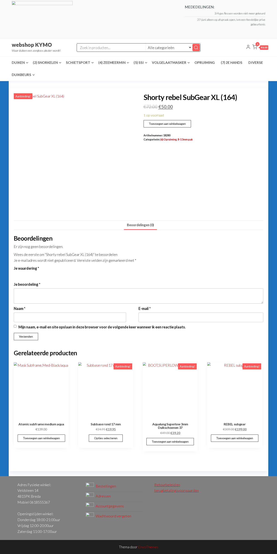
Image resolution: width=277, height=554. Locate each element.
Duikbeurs (21, 75)
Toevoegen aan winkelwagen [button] (41, 438)
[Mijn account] (248, 47)
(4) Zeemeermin (112, 62)
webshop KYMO (32, 44)
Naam (19, 308)
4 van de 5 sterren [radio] (32, 274)
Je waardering (26, 268)
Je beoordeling (27, 284)
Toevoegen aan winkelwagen (167, 123)
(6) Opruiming (168, 139)
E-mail (144, 308)
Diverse (255, 62)
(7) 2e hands (231, 62)
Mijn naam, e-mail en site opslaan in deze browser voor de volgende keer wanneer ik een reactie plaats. (102, 327)
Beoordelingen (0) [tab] (140, 225)
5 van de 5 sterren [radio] (38, 274)
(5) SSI (139, 62)
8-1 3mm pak (185, 139)
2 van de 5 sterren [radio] (21, 274)
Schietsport (78, 62)
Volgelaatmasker (169, 62)
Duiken (18, 62)
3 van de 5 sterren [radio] (27, 274)
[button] (260, 48)
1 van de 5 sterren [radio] (16, 274)
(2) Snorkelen (45, 62)
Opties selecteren (105, 438)
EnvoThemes (148, 547)
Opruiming (204, 62)
